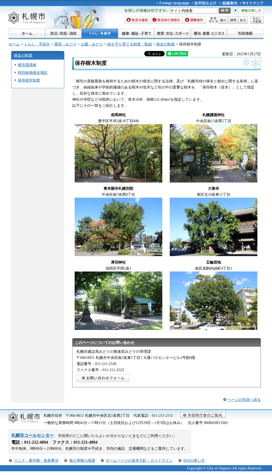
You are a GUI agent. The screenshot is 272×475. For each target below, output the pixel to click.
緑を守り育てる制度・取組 (129, 44)
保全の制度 (165, 44)
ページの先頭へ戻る (244, 399)
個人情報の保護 (82, 460)
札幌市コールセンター (32, 435)
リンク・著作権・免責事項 (36, 460)
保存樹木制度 (29, 80)
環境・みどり (65, 44)
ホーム (14, 44)
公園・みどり (92, 44)
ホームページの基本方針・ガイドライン (139, 460)
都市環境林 (27, 65)
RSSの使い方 (194, 460)
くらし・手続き (37, 44)
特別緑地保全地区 (33, 72)
